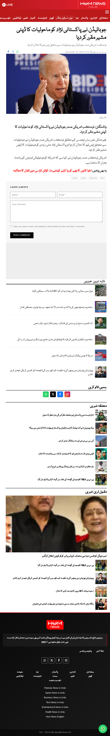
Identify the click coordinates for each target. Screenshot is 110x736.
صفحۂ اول (103, 18)
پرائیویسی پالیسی (85, 651)
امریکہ (102, 178)
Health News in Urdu (55, 712)
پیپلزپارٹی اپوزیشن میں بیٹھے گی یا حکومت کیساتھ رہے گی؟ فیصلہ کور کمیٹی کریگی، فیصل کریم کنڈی (51, 372)
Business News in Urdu (55, 697)
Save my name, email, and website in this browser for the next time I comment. (49, 226)
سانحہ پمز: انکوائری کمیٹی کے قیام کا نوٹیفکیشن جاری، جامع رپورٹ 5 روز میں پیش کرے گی (55, 339)
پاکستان (84, 18)
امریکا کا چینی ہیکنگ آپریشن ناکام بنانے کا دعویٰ (72, 356)
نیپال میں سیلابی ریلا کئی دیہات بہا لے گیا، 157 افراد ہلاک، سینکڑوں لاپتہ (62, 291)
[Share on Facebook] (8, 51)
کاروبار (32, 18)
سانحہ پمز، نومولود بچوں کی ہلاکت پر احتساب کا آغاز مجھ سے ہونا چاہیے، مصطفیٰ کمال (56, 307)
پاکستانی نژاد (93, 178)
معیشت (20, 672)
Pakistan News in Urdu (55, 688)
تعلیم (25, 18)
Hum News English (55, 716)
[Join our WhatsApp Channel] (103, 729)
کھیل (51, 18)
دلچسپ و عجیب (55, 680)
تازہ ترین (93, 18)
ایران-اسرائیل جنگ (64, 18)
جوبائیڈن (83, 178)
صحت (55, 676)
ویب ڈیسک (102, 52)
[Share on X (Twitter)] (13, 51)
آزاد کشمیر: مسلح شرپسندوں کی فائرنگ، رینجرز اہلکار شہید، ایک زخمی (63, 323)
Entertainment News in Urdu (55, 707)
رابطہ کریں (100, 651)
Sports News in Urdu (55, 693)
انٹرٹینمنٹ (42, 18)
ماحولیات (74, 178)
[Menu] (107, 13)
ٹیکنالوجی (17, 18)
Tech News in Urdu (55, 702)
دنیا (77, 18)
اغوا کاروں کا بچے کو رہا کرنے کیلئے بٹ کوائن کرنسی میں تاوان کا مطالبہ (52, 170)
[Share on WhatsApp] (17, 51)
